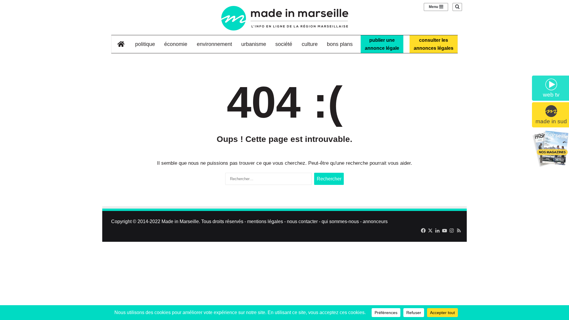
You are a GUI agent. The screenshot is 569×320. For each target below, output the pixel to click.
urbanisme (253, 44)
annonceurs (375, 221)
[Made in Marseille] (284, 18)
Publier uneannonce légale (382, 44)
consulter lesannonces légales (433, 44)
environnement (214, 44)
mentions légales (265, 221)
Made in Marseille (180, 221)
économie (175, 44)
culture (310, 44)
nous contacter (302, 221)
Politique (145, 44)
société (283, 44)
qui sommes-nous (340, 221)
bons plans (340, 44)
